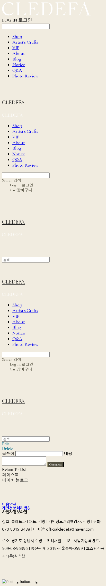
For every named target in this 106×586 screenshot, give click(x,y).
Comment (55, 464)
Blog (16, 59)
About (18, 53)
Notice (18, 64)
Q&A (17, 70)
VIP (15, 47)
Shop (17, 36)
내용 (68, 453)
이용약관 (9, 504)
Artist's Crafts (25, 42)
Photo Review (25, 76)
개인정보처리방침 (16, 508)
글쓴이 (8, 453)
